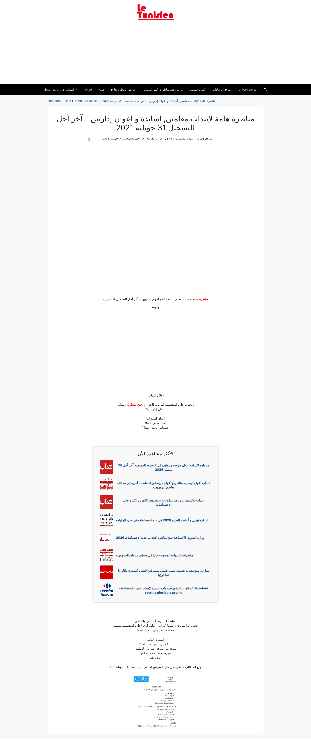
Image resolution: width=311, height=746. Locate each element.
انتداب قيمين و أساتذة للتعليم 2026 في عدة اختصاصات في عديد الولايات (162, 520)
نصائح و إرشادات (222, 89)
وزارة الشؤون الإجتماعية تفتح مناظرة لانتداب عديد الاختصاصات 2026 (160, 537)
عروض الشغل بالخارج (123, 89)
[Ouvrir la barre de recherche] (265, 89)
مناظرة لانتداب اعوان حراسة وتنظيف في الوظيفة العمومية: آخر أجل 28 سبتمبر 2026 (163, 467)
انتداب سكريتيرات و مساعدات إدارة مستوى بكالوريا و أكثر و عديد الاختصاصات (163, 502)
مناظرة (203, 299)
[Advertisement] (155, 54)
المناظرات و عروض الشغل (59, 89)
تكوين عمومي (198, 89)
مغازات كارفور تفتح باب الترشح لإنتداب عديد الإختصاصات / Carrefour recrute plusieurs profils (163, 590)
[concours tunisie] (155, 12)
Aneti (88, 89)
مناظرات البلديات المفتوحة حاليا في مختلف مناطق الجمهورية (154, 555)
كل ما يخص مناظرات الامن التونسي (163, 89)
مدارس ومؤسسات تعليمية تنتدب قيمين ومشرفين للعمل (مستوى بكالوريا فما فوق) (163, 573)
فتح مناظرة (134, 404)
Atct (101, 89)
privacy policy (247, 89)
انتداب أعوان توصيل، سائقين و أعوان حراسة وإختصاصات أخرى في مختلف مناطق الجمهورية (163, 485)
